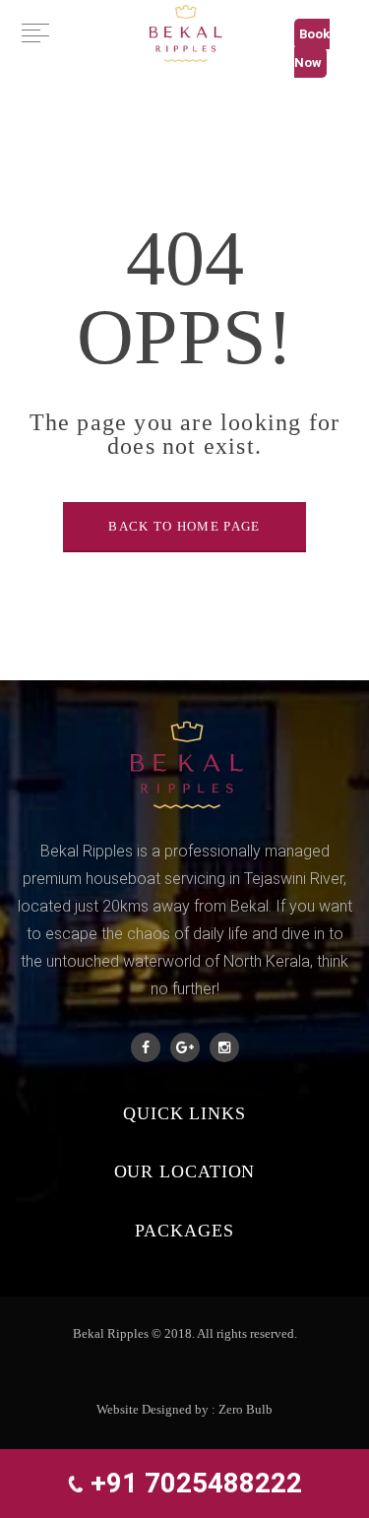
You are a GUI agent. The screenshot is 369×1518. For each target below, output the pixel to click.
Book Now (312, 48)
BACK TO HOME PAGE (184, 526)
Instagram (224, 1047)
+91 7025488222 (193, 1483)
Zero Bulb (245, 1409)
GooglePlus (185, 1047)
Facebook (145, 1047)
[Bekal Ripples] (184, 32)
